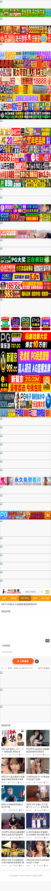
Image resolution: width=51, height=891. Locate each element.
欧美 (35, 598)
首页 (4, 598)
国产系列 (25, 598)
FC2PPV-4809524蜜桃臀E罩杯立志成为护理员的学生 (13, 834)
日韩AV (13, 598)
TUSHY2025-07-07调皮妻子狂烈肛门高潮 (37, 778)
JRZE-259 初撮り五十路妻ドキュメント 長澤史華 (37, 805)
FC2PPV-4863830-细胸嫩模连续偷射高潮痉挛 (37, 750)
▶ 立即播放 (23, 661)
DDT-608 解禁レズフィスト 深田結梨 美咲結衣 (12, 750)
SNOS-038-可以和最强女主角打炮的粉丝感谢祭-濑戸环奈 (12, 862)
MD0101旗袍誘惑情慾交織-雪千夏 (12, 805)
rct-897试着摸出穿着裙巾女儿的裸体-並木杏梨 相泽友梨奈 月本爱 (37, 834)
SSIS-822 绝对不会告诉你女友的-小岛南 (37, 861)
